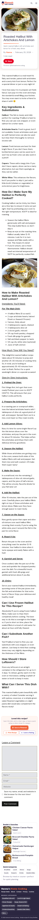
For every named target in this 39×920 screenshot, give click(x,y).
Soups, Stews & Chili (21, 902)
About (13, 892)
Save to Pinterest (20, 728)
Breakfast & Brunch (8, 898)
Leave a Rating (28, 733)
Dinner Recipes (7, 902)
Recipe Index (5, 892)
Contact (18, 892)
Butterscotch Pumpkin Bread (22, 856)
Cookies (31, 892)
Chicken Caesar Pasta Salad (22, 828)
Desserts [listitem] (14, 873)
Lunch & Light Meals (23, 898)
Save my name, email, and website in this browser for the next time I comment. (20, 794)
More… (4, 913)
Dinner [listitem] (22, 870)
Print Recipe (12, 733)
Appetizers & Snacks (8, 906)
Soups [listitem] (29, 870)
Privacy (25, 892)
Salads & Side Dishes (23, 909)
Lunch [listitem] (15, 870)
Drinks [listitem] (21, 873)
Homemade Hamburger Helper (23, 847)
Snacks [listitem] (6, 873)
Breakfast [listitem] (7, 870)
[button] (31, 3)
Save (10, 61)
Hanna (9, 52)
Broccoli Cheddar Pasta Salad (23, 838)
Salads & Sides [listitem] (30, 873)
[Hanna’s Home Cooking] (7, 3)
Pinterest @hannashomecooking (14, 65)
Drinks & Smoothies (8, 909)
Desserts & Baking (23, 906)
